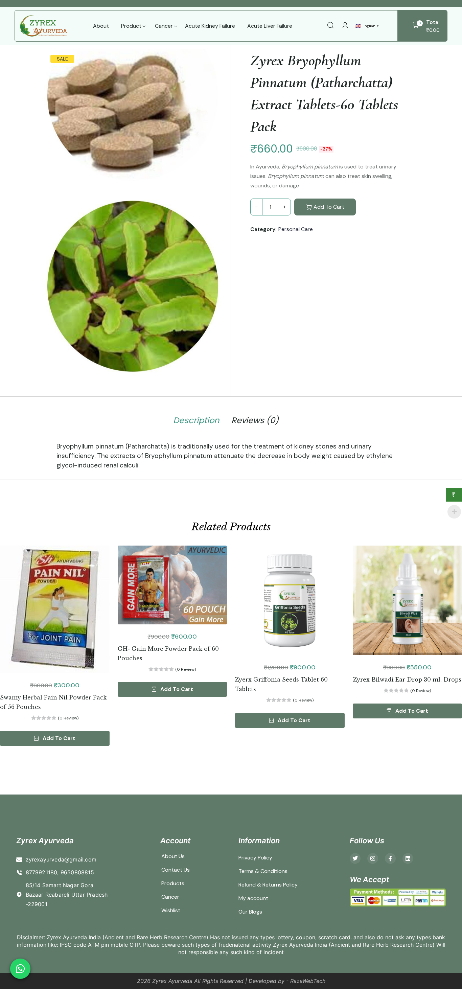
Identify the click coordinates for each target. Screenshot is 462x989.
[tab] (196, 421)
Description (196, 420)
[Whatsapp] (20, 969)
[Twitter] (355, 858)
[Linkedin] (407, 858)
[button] (55, 738)
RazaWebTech (307, 981)
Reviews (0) (255, 420)
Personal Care (295, 229)
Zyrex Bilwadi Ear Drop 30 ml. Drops (407, 679)
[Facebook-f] (390, 858)
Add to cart (329, 206)
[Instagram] (372, 858)
